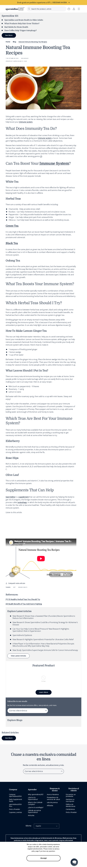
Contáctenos (70, 809)
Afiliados (50, 805)
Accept (43, 858)
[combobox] (46, 8)
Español (38, 826)
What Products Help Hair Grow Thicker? (21, 24)
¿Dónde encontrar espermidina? (34, 811)
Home (8, 42)
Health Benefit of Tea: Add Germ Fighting (25, 604)
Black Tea (12, 243)
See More (8, 738)
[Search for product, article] (29, 8)
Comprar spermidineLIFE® (15, 795)
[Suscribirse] (45, 710)
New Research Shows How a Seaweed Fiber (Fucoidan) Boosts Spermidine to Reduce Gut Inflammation (44, 617)
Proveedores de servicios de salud (53, 798)
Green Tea (12, 225)
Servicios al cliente (73, 790)
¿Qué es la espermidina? (33, 798)
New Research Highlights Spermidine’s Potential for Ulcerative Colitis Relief (43, 639)
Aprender (32, 790)
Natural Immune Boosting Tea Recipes (33, 42)
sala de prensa (52, 802)
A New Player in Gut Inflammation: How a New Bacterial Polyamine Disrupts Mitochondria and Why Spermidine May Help (43, 644)
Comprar (13, 790)
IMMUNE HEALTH (22, 587)
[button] (74, 862)
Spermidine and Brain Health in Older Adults (23, 20)
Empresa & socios (55, 790)
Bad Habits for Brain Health (16, 27)
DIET (14, 587)
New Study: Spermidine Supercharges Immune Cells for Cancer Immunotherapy (45, 650)
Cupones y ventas (15, 812)
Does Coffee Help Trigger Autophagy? (20, 30)
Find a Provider (14, 809)
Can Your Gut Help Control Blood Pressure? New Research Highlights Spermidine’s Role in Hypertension (41, 630)
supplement (24, 497)
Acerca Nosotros (53, 794)
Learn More (43, 692)
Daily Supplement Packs (15, 800)
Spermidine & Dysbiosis (22, 635)
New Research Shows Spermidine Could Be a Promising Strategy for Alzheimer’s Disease (45, 623)
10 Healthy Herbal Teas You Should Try (24, 599)
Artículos (31, 815)
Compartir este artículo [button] (16, 583)
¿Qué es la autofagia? (35, 807)
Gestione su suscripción (70, 800)
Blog (14, 42)
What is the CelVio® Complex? (35, 803)
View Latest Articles (18, 656)
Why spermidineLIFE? (35, 794)
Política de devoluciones (70, 805)
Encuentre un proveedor (71, 795)
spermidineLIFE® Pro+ (15, 805)
